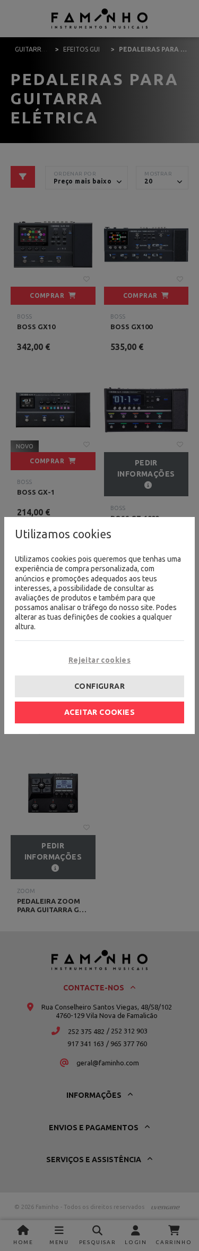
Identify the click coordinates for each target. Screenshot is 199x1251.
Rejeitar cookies (99, 660)
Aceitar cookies (99, 712)
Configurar (99, 686)
